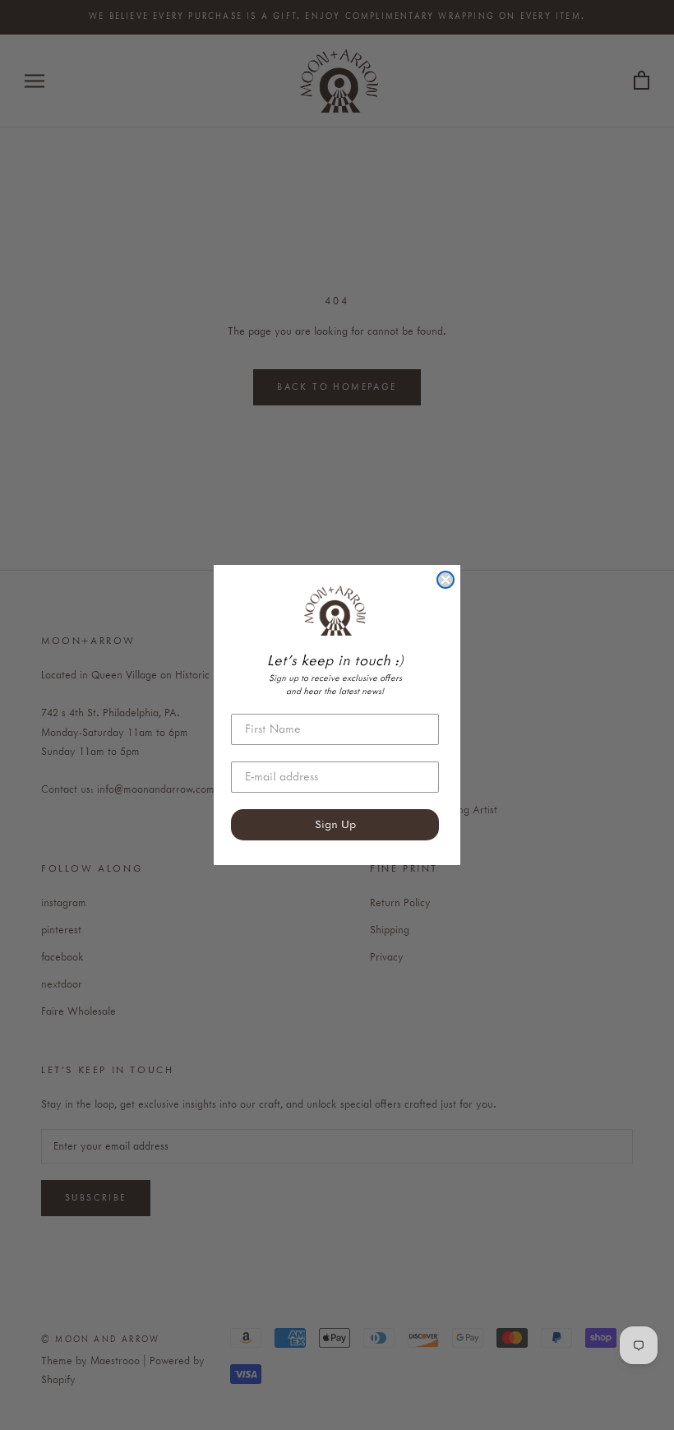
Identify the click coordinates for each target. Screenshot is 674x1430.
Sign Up (335, 824)
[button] (335, 610)
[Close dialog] (445, 580)
